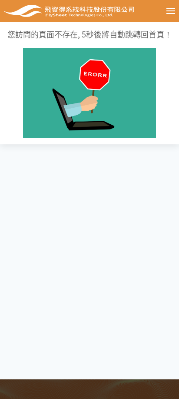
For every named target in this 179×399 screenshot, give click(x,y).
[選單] (164, 11)
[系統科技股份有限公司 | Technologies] (75, 11)
